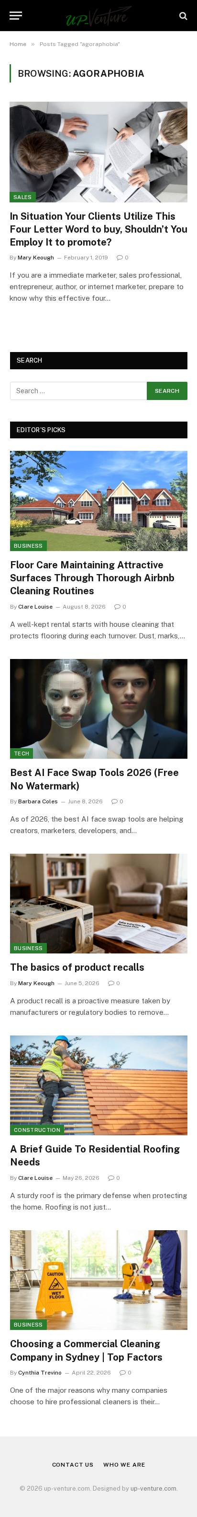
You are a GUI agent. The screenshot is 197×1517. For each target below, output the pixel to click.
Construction (37, 1130)
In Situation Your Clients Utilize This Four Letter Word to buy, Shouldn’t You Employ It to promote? (98, 229)
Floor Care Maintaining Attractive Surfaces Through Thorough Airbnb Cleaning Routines (92, 578)
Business (28, 546)
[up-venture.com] (99, 15)
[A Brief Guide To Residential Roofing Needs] (98, 1085)
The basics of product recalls (77, 967)
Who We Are (124, 1464)
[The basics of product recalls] (98, 904)
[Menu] (16, 15)
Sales (22, 197)
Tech (21, 753)
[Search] (182, 15)
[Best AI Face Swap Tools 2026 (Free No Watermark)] (98, 709)
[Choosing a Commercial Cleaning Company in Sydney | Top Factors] (98, 1280)
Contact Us (73, 1464)
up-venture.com (153, 1488)
